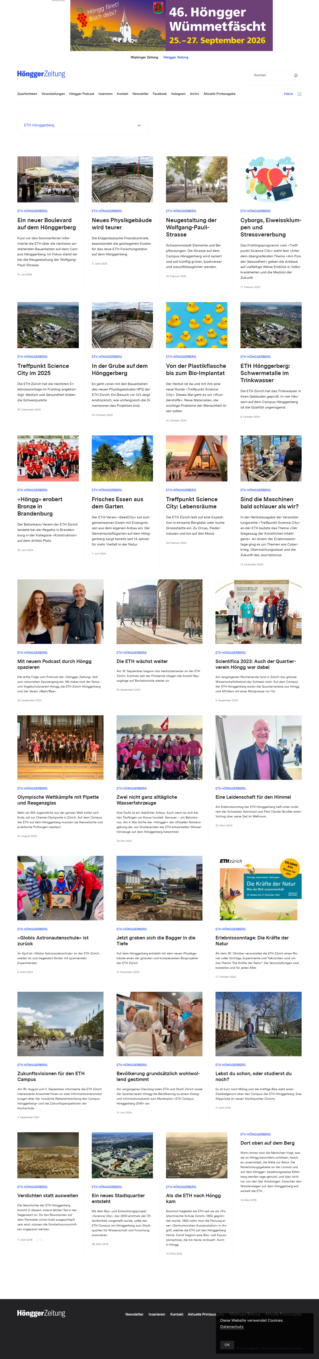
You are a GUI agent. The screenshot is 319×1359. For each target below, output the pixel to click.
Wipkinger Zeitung (144, 57)
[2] (38, 1239)
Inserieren (157, 1314)
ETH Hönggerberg (39, 125)
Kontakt (176, 1314)
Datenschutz (232, 1327)
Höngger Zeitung (175, 57)
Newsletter (134, 1314)
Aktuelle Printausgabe (206, 1314)
